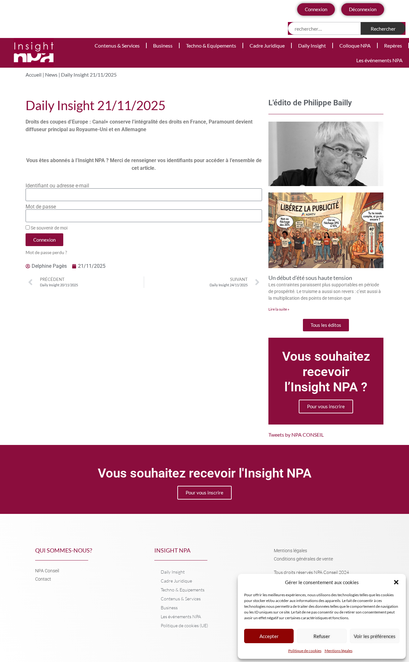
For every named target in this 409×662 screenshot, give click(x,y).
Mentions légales (338, 650)
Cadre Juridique (267, 45)
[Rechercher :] (324, 28)
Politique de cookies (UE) (184, 625)
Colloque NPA (355, 45)
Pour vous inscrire (326, 406)
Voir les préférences (375, 636)
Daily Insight (312, 45)
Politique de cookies (304, 650)
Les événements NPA (379, 60)
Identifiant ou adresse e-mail (57, 185)
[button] (396, 582)
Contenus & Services (117, 45)
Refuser (321, 636)
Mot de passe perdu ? (46, 252)
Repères (393, 45)
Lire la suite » (278, 309)
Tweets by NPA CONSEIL (296, 435)
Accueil (34, 74)
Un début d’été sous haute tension (310, 277)
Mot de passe (41, 206)
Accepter (269, 636)
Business (163, 45)
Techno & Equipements (211, 45)
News (51, 74)
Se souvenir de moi (48, 227)
